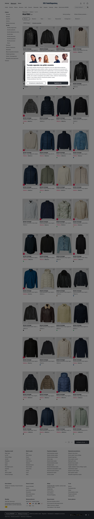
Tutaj (32, 77)
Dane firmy (39, 79)
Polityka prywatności (31, 79)
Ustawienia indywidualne (36, 83)
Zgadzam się (57, 83)
